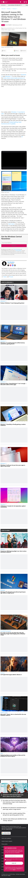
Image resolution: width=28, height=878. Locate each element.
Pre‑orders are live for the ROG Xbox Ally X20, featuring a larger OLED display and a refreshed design (14, 802)
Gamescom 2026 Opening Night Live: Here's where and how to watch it (13, 795)
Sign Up (14, 863)
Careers (3, 852)
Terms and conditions (6, 838)
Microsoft (3, 8)
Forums (3, 861)
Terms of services (16, 249)
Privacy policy (4, 844)
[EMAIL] (15, 265)
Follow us (17, 50)
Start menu (11, 224)
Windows (9, 8)
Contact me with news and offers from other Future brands (14, 859)
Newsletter (24, 50)
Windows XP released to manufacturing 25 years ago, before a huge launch (14, 808)
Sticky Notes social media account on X (14, 78)
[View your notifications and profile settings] (20, 2)
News (3, 25)
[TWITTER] (8, 265)
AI (22, 136)
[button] (26, 2)
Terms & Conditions (12, 868)
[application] (14, 159)
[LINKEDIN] (13, 265)
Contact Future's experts (7, 841)
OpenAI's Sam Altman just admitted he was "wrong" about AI (15, 819)
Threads (11, 277)
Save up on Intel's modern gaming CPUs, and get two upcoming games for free (14, 814)
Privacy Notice (18, 250)
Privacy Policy (18, 868)
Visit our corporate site (7, 829)
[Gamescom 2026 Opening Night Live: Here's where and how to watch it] (14, 790)
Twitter (5, 277)
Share (4, 50)
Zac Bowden (9, 25)
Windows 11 (15, 8)
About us (3, 858)
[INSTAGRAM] (11, 265)
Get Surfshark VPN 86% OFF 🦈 (15, 5)
